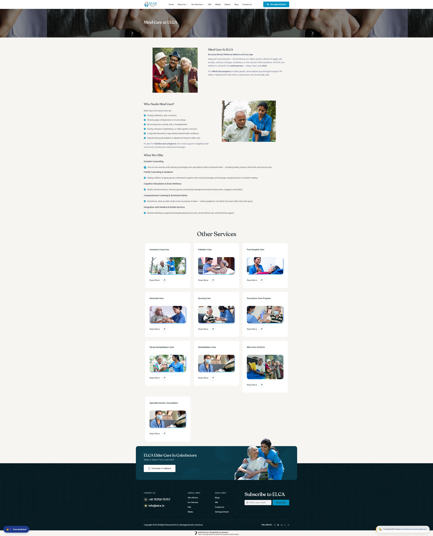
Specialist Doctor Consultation (164, 403)
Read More (155, 280)
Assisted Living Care (159, 249)
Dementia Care (157, 298)
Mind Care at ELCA (256, 347)
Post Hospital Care (255, 249)
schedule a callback (161, 468)
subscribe (281, 502)
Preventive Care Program (259, 298)
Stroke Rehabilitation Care (162, 347)
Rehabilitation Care (207, 347)
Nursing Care (204, 298)
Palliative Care (205, 249)
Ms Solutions (197, 525)
